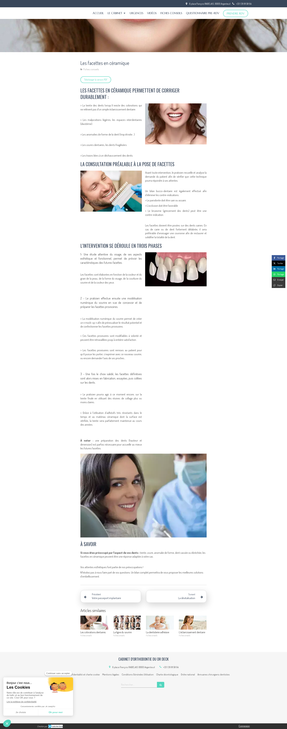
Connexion (244, 726)
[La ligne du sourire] (127, 623)
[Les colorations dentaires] (94, 623)
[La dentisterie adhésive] (160, 623)
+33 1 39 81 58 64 (171, 667)
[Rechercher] (160, 685)
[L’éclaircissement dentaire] (193, 623)
